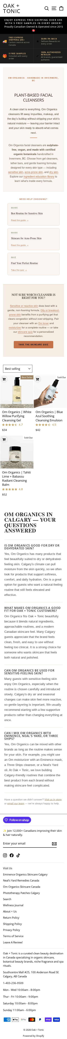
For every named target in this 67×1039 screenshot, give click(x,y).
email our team (15, 803)
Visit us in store (53, 799)
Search (7, 899)
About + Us (10, 911)
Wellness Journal (13, 905)
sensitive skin (15, 172)
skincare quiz (25, 331)
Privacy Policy (11, 930)
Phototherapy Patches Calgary (21, 893)
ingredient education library (39, 176)
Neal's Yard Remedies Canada (21, 880)
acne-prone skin (34, 172)
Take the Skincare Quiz (33, 344)
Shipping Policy (12, 924)
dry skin (53, 172)
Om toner (43, 323)
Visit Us (7, 868)
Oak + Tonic (12, 8)
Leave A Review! (13, 942)
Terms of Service (13, 936)
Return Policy (11, 917)
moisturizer (15, 327)
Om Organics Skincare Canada (21, 886)
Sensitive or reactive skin (24, 305)
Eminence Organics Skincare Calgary (25, 874)
